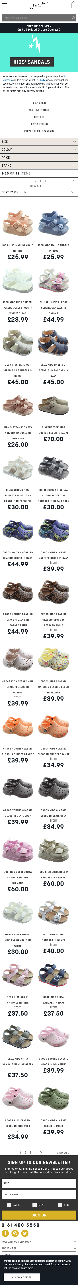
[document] (39, 1270)
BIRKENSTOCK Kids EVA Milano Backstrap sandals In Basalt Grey (53, 495)
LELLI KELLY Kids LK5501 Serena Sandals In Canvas (54, 308)
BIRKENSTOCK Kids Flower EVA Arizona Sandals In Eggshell (18, 495)
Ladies (17, 1205)
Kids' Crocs (39, 103)
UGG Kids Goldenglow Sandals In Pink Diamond (18, 877)
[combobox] (39, 17)
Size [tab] (5, 142)
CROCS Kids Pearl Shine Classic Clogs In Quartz (18, 687)
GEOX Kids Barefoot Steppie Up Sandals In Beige (18, 370)
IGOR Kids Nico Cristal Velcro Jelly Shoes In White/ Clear (18, 308)
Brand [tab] (6, 165)
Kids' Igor (39, 117)
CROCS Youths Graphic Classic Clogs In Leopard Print (18, 619)
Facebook (5, 1233)
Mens (41, 1205)
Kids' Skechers (39, 124)
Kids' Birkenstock (39, 110)
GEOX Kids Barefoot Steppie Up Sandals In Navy (53, 370)
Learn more (27, 1268)
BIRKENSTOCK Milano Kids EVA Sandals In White (18, 940)
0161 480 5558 (21, 1225)
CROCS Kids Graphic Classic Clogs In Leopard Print (54, 619)
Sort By (7, 192)
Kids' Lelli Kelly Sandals (39, 131)
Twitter (24, 1233)
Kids (67, 1205)
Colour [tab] (7, 149)
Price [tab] (6, 157)
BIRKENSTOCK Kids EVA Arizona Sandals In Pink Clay (18, 433)
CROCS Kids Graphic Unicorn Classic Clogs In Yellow (53, 687)
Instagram (15, 1233)
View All (35, 186)
